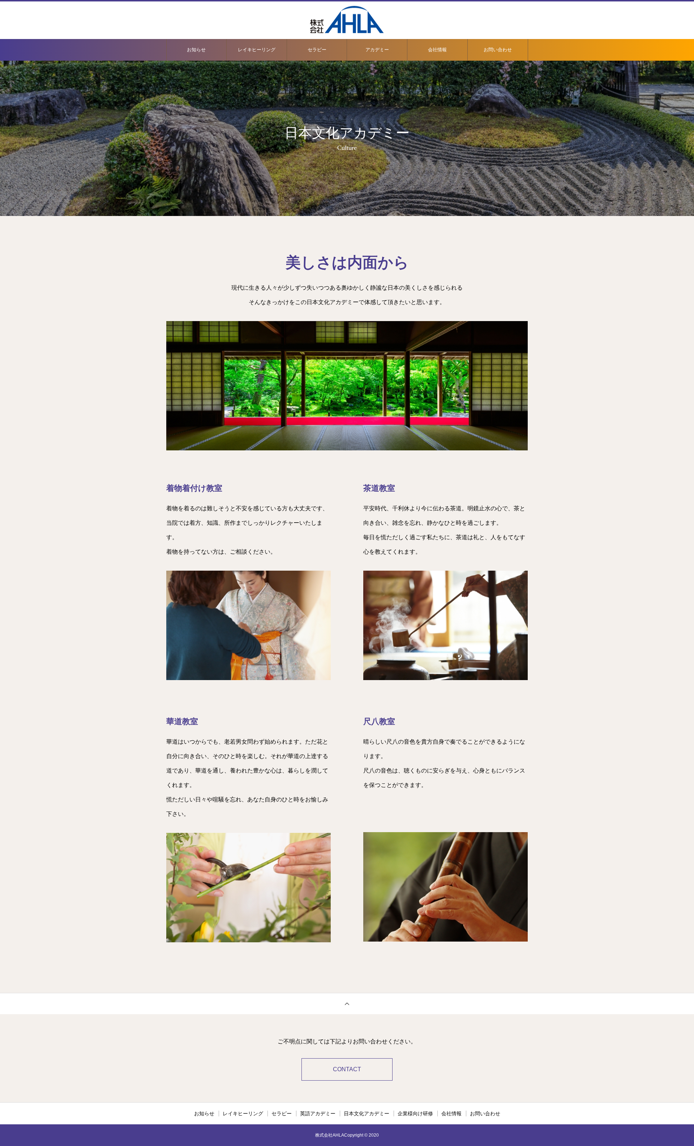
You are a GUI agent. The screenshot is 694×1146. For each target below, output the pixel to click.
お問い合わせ (498, 49)
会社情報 (437, 49)
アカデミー (377, 49)
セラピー (317, 49)
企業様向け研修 (415, 1113)
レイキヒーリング (256, 49)
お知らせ (196, 49)
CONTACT (347, 1069)
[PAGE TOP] (347, 1003)
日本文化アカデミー (366, 1113)
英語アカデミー (317, 1113)
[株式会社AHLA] (347, 19)
